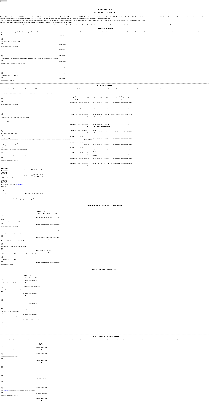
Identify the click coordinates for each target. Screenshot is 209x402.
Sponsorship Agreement (7, 4)
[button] (6, 6)
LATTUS (6, 390)
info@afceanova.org (19, 184)
